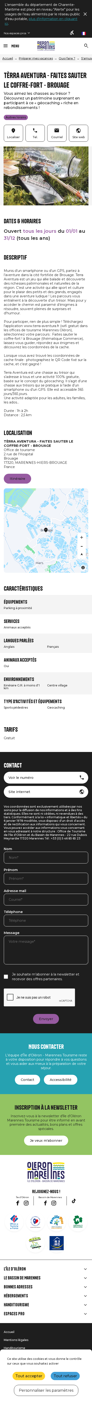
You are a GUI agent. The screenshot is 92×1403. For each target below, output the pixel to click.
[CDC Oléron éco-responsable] (35, 1243)
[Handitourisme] (72, 33)
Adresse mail (15, 891)
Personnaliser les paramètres (46, 1390)
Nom (8, 849)
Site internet (19, 792)
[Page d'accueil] (46, 46)
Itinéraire (17, 479)
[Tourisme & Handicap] (56, 1243)
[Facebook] (17, 1203)
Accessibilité (60, 1080)
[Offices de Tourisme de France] (14, 1221)
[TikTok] (73, 1201)
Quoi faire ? (67, 58)
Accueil (7, 58)
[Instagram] (26, 1203)
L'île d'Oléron (15, 1269)
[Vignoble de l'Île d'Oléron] (77, 1221)
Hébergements (16, 1296)
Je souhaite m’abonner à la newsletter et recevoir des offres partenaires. (45, 976)
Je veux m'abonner (46, 1140)
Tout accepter (28, 1376)
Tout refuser (65, 1376)
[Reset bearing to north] (81, 554)
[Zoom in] (81, 537)
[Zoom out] (81, 546)
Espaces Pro (14, 1314)
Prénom (11, 870)
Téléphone (13, 912)
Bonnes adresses (18, 1287)
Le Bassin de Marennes (22, 1278)
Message (11, 933)
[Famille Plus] (56, 1221)
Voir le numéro (20, 778)
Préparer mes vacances (36, 58)
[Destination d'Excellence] (35, 1221)
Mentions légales (16, 1340)
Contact (27, 1080)
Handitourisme (16, 1305)
